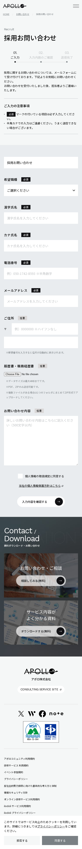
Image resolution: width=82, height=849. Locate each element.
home (6, 14)
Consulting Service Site (39, 689)
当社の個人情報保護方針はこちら (40, 486)
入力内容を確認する (34, 502)
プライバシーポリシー (51, 826)
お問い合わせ (22, 14)
